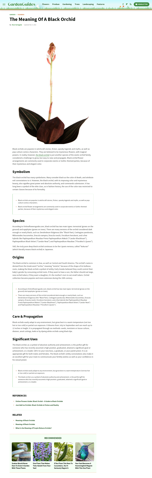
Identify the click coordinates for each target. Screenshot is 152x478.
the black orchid (42, 155)
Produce (56, 4)
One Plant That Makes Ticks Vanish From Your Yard (42, 465)
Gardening (67, 4)
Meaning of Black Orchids (25, 420)
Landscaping (88, 4)
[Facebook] (123, 4)
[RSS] (130, 4)
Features (100, 4)
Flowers (45, 4)
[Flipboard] (126, 4)
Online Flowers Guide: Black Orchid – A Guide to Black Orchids (39, 401)
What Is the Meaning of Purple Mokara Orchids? (34, 428)
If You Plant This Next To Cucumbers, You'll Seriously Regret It (63, 465)
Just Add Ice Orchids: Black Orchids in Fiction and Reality (37, 405)
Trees (77, 4)
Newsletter (143, 4)
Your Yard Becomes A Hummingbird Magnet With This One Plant (83, 465)
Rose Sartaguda (17, 25)
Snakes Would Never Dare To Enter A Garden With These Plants (20, 465)
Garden (12, 14)
